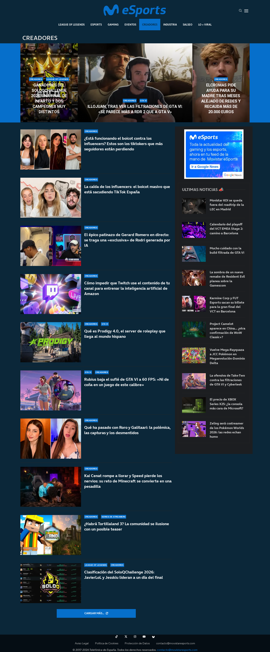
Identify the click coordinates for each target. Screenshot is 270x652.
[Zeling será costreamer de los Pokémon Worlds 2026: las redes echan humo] (194, 429)
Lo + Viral (205, 24)
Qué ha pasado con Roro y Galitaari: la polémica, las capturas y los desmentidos (127, 430)
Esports (96, 24)
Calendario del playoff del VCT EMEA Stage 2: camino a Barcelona (226, 228)
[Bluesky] (153, 637)
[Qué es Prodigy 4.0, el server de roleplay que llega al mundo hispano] (50, 342)
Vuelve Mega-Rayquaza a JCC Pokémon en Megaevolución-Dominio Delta (227, 356)
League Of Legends (71, 24)
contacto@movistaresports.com (175, 643)
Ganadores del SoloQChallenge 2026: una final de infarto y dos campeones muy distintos (49, 98)
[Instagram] (135, 637)
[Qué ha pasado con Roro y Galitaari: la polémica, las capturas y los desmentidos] (50, 439)
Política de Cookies (106, 643)
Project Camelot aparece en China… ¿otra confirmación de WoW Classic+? (227, 330)
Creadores (149, 24)
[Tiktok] (116, 637)
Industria (170, 24)
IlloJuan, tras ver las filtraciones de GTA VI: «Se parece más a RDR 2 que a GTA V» (135, 109)
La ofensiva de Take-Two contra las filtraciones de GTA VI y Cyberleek (227, 379)
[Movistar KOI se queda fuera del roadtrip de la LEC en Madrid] (194, 206)
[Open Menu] (246, 11)
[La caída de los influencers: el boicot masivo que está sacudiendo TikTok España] (50, 198)
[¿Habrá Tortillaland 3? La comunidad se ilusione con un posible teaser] (50, 535)
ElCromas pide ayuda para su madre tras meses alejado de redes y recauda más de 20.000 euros (221, 98)
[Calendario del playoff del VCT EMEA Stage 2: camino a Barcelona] (194, 230)
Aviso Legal (82, 643)
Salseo (187, 24)
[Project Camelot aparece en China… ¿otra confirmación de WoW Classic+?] (194, 329)
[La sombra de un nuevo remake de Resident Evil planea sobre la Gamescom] (194, 278)
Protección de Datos (137, 643)
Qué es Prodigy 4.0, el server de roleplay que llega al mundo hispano (124, 333)
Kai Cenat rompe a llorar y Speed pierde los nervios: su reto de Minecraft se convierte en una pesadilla (128, 481)
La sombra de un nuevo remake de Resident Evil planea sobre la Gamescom (227, 279)
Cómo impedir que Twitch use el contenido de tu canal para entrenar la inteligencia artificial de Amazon (127, 288)
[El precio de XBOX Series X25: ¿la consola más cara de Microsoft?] (194, 405)
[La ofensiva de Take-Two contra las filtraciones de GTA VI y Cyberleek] (194, 381)
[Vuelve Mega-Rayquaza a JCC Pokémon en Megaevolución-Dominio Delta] (194, 355)
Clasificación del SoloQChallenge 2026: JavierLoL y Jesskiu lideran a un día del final (123, 574)
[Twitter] (126, 637)
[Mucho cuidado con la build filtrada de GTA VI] (194, 254)
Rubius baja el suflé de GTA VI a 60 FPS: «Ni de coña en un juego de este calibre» (126, 382)
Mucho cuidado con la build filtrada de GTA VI (227, 250)
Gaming (113, 24)
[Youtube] (144, 637)
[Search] (240, 11)
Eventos (130, 24)
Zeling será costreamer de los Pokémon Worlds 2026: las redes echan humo (227, 430)
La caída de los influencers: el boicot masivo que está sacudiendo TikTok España (127, 189)
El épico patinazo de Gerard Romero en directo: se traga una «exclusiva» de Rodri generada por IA (127, 240)
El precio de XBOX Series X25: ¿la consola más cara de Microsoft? (226, 403)
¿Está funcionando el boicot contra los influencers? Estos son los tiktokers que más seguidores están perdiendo (123, 144)
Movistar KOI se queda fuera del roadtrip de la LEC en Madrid (227, 204)
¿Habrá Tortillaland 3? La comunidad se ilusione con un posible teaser (126, 526)
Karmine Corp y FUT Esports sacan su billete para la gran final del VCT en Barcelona (227, 304)
